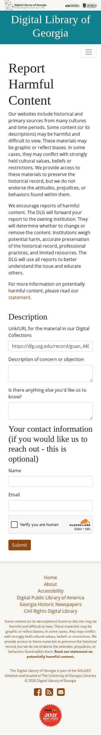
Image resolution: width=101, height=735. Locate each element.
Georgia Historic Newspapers (51, 604)
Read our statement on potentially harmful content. (60, 654)
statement (19, 297)
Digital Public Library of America (50, 598)
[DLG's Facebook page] (38, 694)
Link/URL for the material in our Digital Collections (48, 331)
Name (14, 471)
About (50, 584)
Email (14, 495)
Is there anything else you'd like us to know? (47, 393)
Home (50, 577)
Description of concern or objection (46, 359)
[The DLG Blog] (49, 694)
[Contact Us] (61, 694)
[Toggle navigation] (89, 52)
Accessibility (50, 591)
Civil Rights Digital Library (50, 611)
